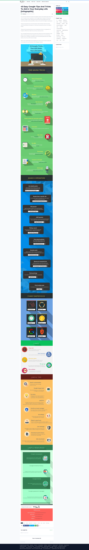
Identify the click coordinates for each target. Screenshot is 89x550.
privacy (62, 35)
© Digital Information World (24, 545)
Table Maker (51, 547)
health (62, 31)
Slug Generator (66, 545)
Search (60, 21)
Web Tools (33, 1)
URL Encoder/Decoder (39, 546)
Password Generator (23, 546)
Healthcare (65, 20)
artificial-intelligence (60, 25)
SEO (57, 21)
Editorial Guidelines (45, 1)
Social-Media (65, 21)
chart (57, 26)
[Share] (52, 14)
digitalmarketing (65, 30)
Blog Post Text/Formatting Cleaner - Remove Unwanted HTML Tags (31, 548)
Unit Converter (22, 547)
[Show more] (39, 525)
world (63, 40)
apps (66, 23)
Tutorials (63, 23)
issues (63, 33)
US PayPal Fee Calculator (62, 546)
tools (57, 40)
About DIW (38, 1)
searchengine (59, 36)
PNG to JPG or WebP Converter (60, 547)
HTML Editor (61, 545)
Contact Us (50, 545)
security (63, 36)
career (65, 25)
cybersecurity (59, 30)
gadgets (58, 31)
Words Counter (55, 545)
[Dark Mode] (67, 1)
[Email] (37, 525)
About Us (35, 545)
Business (60, 20)
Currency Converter (29, 547)
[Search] (68, 1)
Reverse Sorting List (47, 546)
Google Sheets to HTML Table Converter (58, 548)
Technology (58, 23)
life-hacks (58, 35)
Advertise (28, 1)
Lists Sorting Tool (54, 546)
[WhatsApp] (35, 525)
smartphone (59, 38)
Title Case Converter (31, 546)
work (60, 40)
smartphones (64, 38)
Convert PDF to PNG (44, 547)
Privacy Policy (40, 545)
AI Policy (45, 545)
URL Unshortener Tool (46, 548)
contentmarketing (60, 28)
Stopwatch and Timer (36, 547)
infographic (37, 42)
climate (61, 26)
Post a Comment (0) (36, 538)
